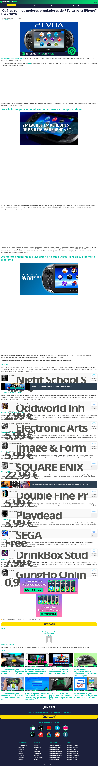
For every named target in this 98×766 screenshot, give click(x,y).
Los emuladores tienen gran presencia (12, 58)
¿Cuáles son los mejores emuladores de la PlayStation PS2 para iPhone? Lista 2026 (12, 671)
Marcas (36, 745)
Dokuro (11, 571)
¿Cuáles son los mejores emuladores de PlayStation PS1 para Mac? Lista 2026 (60, 671)
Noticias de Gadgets (72, 757)
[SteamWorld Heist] (5, 445)
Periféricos (62, 5)
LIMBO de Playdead (15, 511)
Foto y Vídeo (24, 5)
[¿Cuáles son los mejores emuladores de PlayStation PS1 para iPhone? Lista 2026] (37, 660)
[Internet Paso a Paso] (9, 2)
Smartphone (31, 5)
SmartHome (48, 5)
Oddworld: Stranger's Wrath (18, 404)
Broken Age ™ (14, 491)
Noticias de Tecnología (72, 747)
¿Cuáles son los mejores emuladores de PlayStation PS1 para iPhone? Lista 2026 (36, 671)
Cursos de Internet (54, 749)
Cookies (21, 759)
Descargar (94, 378)
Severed (12, 551)
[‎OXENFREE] (5, 378)
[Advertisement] (49, 78)
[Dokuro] (5, 572)
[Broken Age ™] (5, 493)
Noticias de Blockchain (72, 753)
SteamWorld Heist (15, 443)
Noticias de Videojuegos (73, 755)
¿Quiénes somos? (23, 745)
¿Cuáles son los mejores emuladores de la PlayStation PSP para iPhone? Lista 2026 (85, 695)
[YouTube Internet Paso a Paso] (49, 728)
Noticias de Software (72, 759)
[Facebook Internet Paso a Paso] (32, 728)
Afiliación (21, 751)
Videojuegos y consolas (49, 632)
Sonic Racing (13, 531)
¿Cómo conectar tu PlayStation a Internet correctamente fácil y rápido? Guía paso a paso (85, 672)
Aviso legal (21, 757)
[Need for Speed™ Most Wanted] (5, 425)
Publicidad (21, 749)
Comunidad (21, 747)
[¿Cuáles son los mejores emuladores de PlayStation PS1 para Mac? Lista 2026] (61, 660)
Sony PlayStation (49, 633)
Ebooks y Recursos (54, 759)
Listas (49, 635)
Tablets (76, 5)
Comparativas (37, 753)
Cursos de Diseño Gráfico (56, 753)
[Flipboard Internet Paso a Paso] (40, 734)
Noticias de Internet (71, 749)
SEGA (28, 535)
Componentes (70, 5)
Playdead (39, 515)
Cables (88, 5)
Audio (18, 5)
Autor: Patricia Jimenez (8, 644)
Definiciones (37, 751)
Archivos (36, 759)
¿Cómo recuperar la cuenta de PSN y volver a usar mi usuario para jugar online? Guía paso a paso (37, 696)
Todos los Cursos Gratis (55, 745)
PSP (29, 63)
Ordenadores (55, 5)
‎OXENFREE (13, 376)
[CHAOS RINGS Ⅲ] (5, 465)
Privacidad (21, 755)
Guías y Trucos (37, 747)
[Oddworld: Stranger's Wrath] (5, 406)
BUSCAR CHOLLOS (11, 5)
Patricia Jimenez (10, 20)
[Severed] (5, 553)
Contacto (21, 753)
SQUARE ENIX (49, 467)
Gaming (42, 5)
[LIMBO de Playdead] (5, 513)
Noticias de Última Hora (72, 745)
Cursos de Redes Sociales (56, 751)
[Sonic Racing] (5, 533)
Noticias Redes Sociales (72, 751)
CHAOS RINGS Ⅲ (14, 463)
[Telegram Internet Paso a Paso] (57, 728)
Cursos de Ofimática (55, 757)
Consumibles (82, 5)
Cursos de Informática (55, 747)
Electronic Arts (51, 427)
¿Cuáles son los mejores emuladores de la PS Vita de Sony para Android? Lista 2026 (12, 696)
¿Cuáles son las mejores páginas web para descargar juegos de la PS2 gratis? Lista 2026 (60, 696)
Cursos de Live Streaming (56, 755)
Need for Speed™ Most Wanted (19, 424)
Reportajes (36, 755)
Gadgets (37, 5)
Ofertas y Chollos (38, 757)
